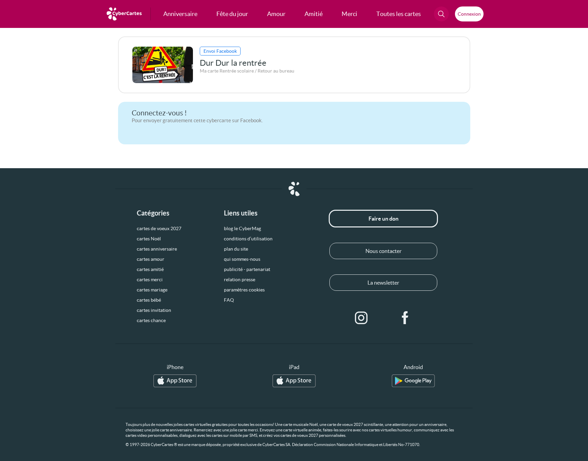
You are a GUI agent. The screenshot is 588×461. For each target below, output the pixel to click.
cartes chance (151, 320)
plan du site (236, 249)
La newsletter (383, 283)
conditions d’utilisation (248, 238)
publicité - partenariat (247, 269)
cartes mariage (152, 289)
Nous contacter (383, 251)
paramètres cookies (244, 289)
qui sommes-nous (242, 259)
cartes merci (150, 279)
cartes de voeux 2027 (159, 228)
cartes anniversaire (157, 249)
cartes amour (150, 259)
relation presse (239, 279)
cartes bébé (149, 300)
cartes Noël (149, 238)
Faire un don (383, 219)
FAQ (229, 300)
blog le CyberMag (242, 228)
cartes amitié (150, 269)
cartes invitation (154, 310)
